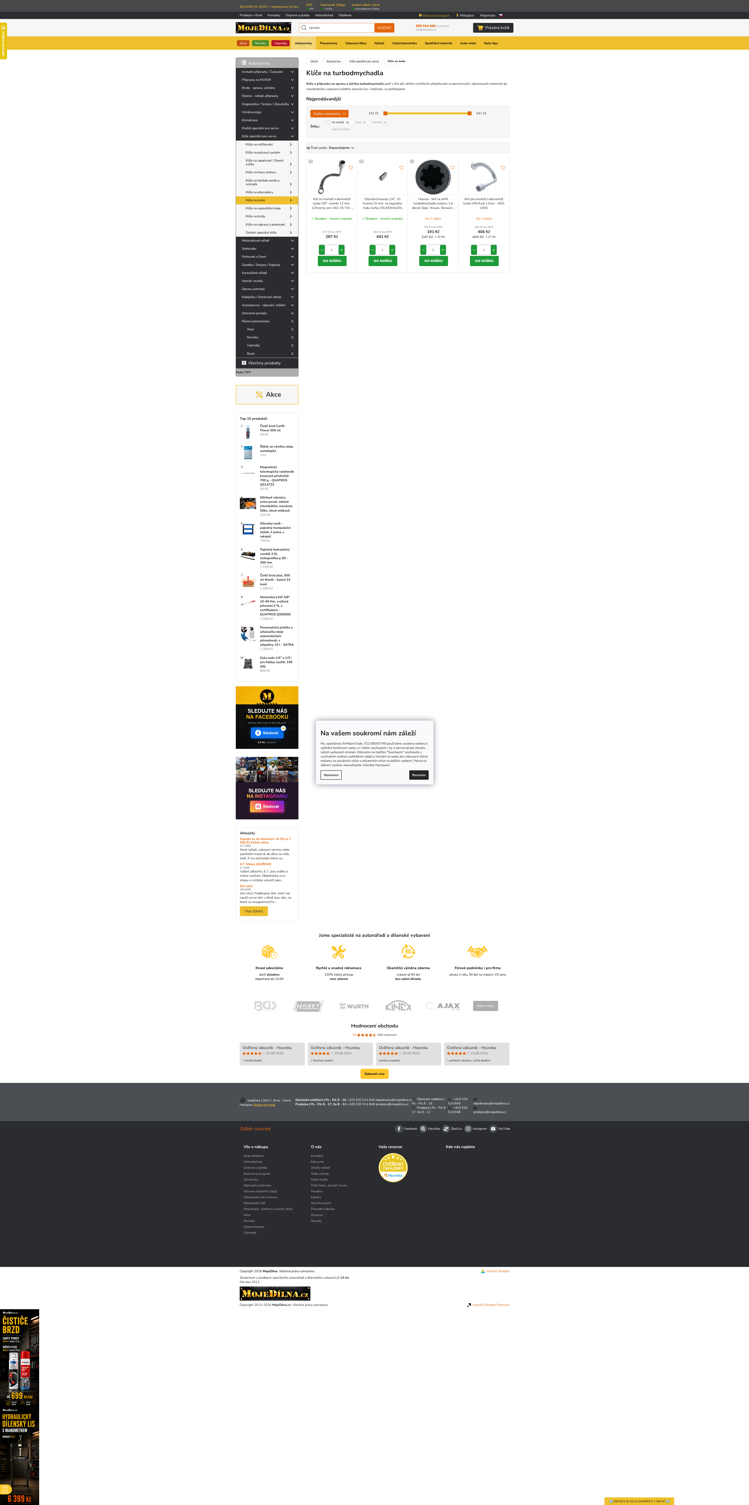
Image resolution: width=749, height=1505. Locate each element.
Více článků (254, 911)
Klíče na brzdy (255, 216)
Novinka (379, 122)
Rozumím (419, 775)
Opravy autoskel (253, 289)
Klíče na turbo (255, 200)
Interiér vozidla (252, 281)
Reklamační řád (254, 1203)
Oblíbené (345, 15)
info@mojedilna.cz (426, 30)
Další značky (485, 1006)
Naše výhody (320, 1174)
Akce (250, 329)
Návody (316, 1221)
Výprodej (253, 345)
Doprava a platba (297, 15)
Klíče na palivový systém (263, 152)
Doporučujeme (340, 129)
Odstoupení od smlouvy (260, 1197)
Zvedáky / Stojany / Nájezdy (261, 265)
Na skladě (340, 122)
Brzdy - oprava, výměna (258, 88)
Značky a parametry (327, 114)
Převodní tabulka (323, 1209)
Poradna (317, 1191)
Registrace (487, 15)
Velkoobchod (324, 15)
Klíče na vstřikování (259, 144)
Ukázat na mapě (264, 1105)
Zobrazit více (375, 1074)
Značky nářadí (320, 1168)
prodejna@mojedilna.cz (392, 1104)
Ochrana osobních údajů (260, 1191)
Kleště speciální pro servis (260, 128)
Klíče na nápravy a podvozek (265, 224)
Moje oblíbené (254, 1156)
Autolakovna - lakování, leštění (264, 305)
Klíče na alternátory (259, 192)
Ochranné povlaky (254, 313)
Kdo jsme (317, 1162)
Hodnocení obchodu (374, 1025)
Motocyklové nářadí (255, 240)
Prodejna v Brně (251, 15)
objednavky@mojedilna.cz (394, 1100)
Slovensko (251, 1179)
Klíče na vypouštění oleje (263, 208)
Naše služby (319, 1179)
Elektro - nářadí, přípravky (260, 96)
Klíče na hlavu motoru (261, 172)
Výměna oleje (251, 112)
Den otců (246, 886)
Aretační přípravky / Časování (262, 72)
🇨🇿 (500, 15)
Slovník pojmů (321, 1203)
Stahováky (249, 248)
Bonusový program (436, 16)
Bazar (251, 353)
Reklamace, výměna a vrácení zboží (268, 1209)
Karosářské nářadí (254, 273)
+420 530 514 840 (361, 1100)
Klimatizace (250, 120)
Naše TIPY (243, 372)
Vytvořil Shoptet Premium (491, 1305)
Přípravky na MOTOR (256, 80)
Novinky (252, 337)
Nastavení (331, 775)
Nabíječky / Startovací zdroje (261, 297)
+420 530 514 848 (361, 1104)
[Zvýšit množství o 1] (341, 250)
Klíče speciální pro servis (259, 136)
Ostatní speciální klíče (261, 232)
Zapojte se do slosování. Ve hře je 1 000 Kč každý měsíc (265, 840)
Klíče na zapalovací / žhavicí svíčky (265, 162)
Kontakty (274, 15)
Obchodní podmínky (257, 1185)
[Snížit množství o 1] (322, 250)
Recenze (317, 1215)
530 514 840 (432, 26)
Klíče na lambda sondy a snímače (262, 182)
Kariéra (316, 1197)
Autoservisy (259, 63)
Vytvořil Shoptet (498, 1271)
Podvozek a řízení (254, 257)
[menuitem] (243, 43)
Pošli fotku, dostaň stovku (329, 1185)
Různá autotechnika (255, 321)
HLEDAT (384, 27)
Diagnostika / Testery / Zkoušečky (265, 104)
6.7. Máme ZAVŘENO (255, 864)
